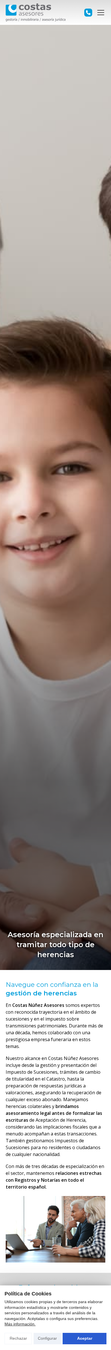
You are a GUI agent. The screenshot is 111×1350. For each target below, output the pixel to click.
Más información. (20, 1324)
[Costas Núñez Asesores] (35, 12)
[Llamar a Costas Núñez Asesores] (88, 13)
